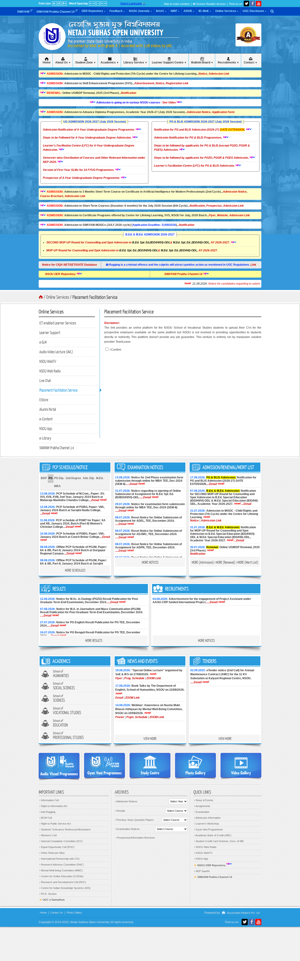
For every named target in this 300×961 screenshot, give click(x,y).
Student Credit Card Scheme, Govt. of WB (219, 841)
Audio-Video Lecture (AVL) (56, 351)
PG (50, 478)
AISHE (189, 11)
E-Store (43, 399)
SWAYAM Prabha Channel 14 (55, 11)
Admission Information (207, 817)
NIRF (175, 11)
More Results (93, 640)
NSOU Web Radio (50, 371)
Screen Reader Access (210, 4)
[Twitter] (246, 3)
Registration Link (177, 83)
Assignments (202, 806)
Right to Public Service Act (55, 823)
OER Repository (93, 11)
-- (98, 3)
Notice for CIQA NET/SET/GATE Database (71, 264)
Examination (202, 812)
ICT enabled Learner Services (57, 323)
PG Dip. (59, 478)
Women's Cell (47, 835)
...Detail (94, 500)
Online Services (227, 11)
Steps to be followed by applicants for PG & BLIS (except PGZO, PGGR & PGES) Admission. (202, 147)
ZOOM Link (153, 678)
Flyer (212, 215)
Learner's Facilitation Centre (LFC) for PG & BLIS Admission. (194, 165)
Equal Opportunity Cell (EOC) (57, 847)
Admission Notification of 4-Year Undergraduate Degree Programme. (89, 129)
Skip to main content (176, 4)
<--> (103, 3)
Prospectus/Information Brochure (135, 837)
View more (150, 738)
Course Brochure (51, 196)
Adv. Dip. (88, 478)
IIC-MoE (205, 11)
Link (253, 264)
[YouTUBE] (258, 3)
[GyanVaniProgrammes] (104, 765)
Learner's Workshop (206, 823)
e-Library (45, 438)
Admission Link (219, 73)
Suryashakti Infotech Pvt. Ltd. (243, 913)
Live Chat (45, 380)
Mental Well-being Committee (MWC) (61, 870)
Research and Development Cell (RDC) (62, 882)
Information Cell (49, 800)
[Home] (52, 44)
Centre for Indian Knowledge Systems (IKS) (64, 888)
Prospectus (214, 205)
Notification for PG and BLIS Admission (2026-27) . (200, 129)
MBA (57, 486)
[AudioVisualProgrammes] (59, 766)
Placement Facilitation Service (58, 390)
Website (222, 215)
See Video (153, 102)
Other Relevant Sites (52, 853)
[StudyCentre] (150, 765)
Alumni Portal (47, 409)
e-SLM (43, 342)
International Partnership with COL (59, 858)
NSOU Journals (140, 11)
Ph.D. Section (47, 893)
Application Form (223, 112)
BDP (44, 478)
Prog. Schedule (134, 678)
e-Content (45, 419)
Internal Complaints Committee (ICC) (61, 841)
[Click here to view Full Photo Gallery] (195, 765)
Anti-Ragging (47, 812)
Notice (203, 73)
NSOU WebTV (47, 361)
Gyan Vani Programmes (208, 829)
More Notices (150, 562)
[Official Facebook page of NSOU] (252, 3)
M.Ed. (99, 478)
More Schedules (75, 570)
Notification (128, 93)
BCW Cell (45, 817)
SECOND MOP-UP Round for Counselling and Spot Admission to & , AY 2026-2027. (138, 242)
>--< (92, 3)
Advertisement (144, 83)
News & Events (203, 800)
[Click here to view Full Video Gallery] (241, 765)
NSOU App (45, 428)
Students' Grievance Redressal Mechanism (64, 829)
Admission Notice (198, 112)
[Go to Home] (41, 297)
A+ (64, 3)
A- (54, 3)
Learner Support (49, 332)
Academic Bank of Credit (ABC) (212, 835)
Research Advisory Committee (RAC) (61, 864)
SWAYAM (23, 11)
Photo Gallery (74, 912)
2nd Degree (73, 478)
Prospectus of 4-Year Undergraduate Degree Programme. (82, 178)
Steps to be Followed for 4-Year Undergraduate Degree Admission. (87, 137)
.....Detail (131, 484)
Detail (119, 697)
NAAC (161, 11)
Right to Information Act (53, 806)
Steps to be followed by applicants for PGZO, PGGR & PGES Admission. (201, 157)
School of (61, 673)
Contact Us (56, 912)
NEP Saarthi (202, 871)
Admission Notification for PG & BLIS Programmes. (188, 137)
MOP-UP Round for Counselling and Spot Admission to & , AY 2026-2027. (132, 250)
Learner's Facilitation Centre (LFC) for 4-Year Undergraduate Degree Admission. (88, 147)
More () (203, 562)
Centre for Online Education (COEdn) (61, 876)
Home (43, 912)
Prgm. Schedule (136, 717)
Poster (119, 717)
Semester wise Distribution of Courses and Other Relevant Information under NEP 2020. (94, 160)
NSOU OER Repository (76, 274)
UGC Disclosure (254, 11)
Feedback (117, 11)
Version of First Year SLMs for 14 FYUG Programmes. (79, 170)
